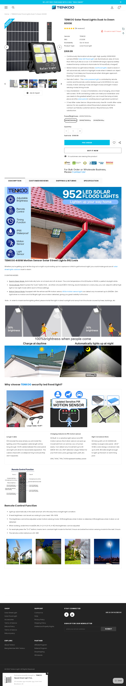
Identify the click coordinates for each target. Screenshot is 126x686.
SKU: (66, 39)
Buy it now (92, 150)
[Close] (47, 673)
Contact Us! (78, 172)
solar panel (82, 99)
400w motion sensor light (72, 291)
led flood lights (101, 68)
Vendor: (67, 36)
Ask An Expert (35, 93)
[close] (120, 2)
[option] (33, 47)
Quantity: (68, 127)
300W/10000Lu (85, 120)
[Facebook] (66, 614)
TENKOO (82, 36)
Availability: (68, 43)
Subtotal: (67, 136)
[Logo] (63, 7)
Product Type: (69, 46)
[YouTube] (72, 614)
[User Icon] (112, 7)
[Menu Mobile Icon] (6, 7)
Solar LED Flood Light (86, 59)
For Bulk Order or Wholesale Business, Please (85, 170)
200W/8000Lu (98, 120)
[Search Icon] (13, 7)
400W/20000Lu (71, 120)
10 (68, 156)
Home (7, 14)
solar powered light (91, 79)
